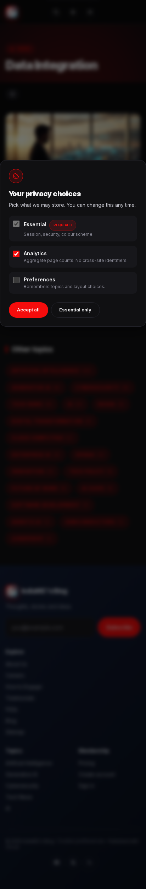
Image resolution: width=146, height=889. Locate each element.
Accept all (28, 309)
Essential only (75, 309)
